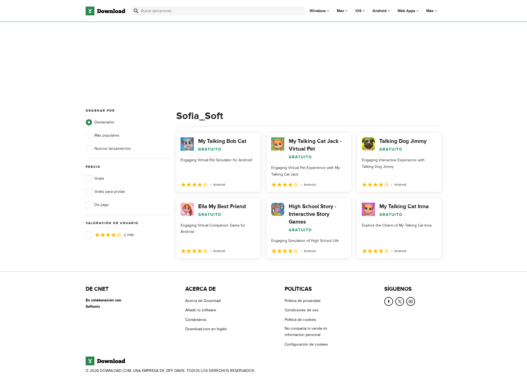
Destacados (104, 122)
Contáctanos (195, 319)
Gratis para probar (109, 191)
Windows (318, 11)
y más (129, 234)
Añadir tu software (200, 310)
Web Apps (406, 11)
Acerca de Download (203, 300)
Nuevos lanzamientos (112, 148)
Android (379, 11)
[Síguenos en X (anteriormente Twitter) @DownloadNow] (399, 301)
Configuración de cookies (306, 344)
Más (430, 11)
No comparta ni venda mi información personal (306, 331)
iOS (358, 11)
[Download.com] (105, 11)
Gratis (99, 178)
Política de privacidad (302, 300)
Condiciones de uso (302, 310)
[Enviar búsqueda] (136, 11)
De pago (101, 204)
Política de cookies (300, 319)
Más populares (106, 135)
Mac (340, 11)
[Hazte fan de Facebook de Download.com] (388, 301)
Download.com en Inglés (206, 329)
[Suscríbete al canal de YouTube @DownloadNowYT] (410, 301)
